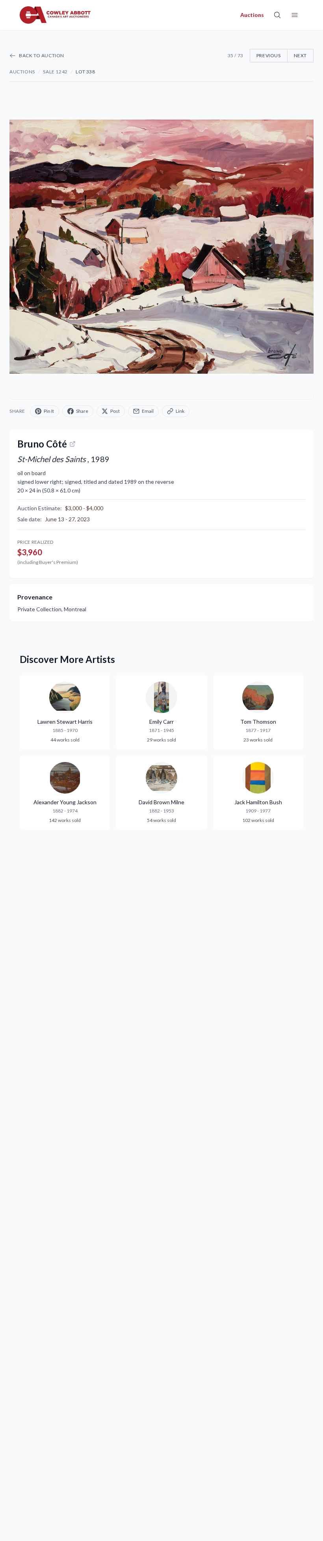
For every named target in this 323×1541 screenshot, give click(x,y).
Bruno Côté (42, 443)
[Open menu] (294, 15)
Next (300, 55)
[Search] (277, 15)
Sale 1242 (55, 72)
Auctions (22, 72)
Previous (268, 55)
